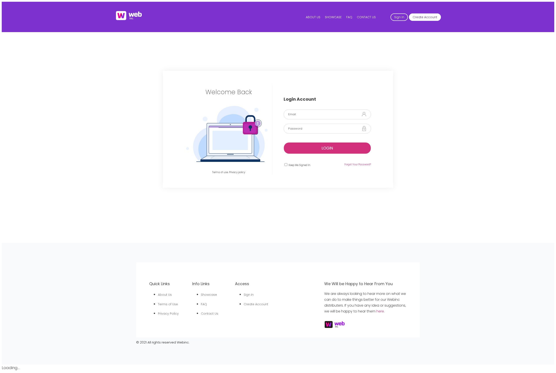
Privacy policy (237, 172)
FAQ (349, 17)
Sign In (399, 17)
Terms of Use (168, 304)
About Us (313, 17)
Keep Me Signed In (299, 165)
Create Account (425, 17)
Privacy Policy (168, 313)
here (380, 311)
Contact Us (366, 17)
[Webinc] (129, 20)
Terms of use (220, 172)
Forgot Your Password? (357, 164)
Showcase (333, 17)
